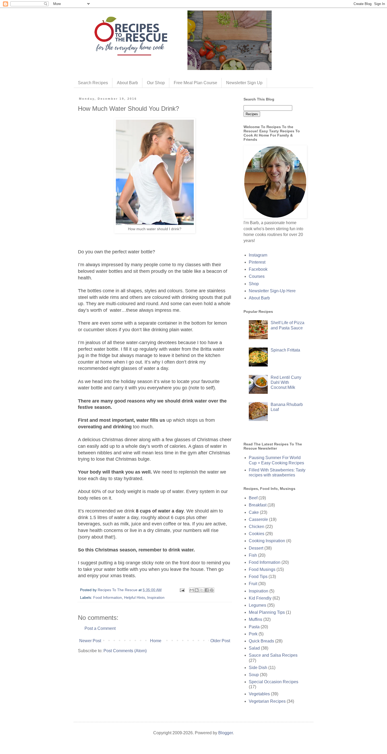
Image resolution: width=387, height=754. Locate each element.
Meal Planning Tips (267, 612)
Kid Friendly (260, 598)
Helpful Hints (134, 597)
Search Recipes (93, 83)
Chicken (256, 526)
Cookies (256, 533)
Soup (254, 674)
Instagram (258, 255)
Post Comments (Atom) (125, 651)
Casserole (258, 519)
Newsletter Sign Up (244, 83)
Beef (253, 498)
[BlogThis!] (196, 590)
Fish (253, 555)
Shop (254, 284)
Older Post (220, 641)
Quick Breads (261, 641)
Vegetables (259, 694)
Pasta (254, 627)
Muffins (255, 619)
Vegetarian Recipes (267, 701)
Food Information (107, 597)
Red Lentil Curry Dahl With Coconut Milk (286, 382)
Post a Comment (100, 628)
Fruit (253, 583)
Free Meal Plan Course (195, 83)
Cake (254, 512)
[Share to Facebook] (206, 590)
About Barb (127, 83)
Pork (253, 634)
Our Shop (156, 83)
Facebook (258, 269)
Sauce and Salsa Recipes (273, 655)
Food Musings (262, 569)
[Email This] (191, 590)
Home (155, 641)
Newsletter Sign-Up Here (272, 291)
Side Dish (258, 667)
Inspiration (156, 597)
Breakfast (257, 505)
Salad (254, 648)
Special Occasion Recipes (273, 682)
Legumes (257, 605)
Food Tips (258, 576)
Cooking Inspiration (267, 541)
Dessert (256, 548)
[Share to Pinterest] (211, 590)
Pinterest (257, 262)
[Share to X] (201, 590)
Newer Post (90, 641)
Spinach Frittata (285, 350)
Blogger (225, 733)
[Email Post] (182, 590)
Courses (257, 276)
